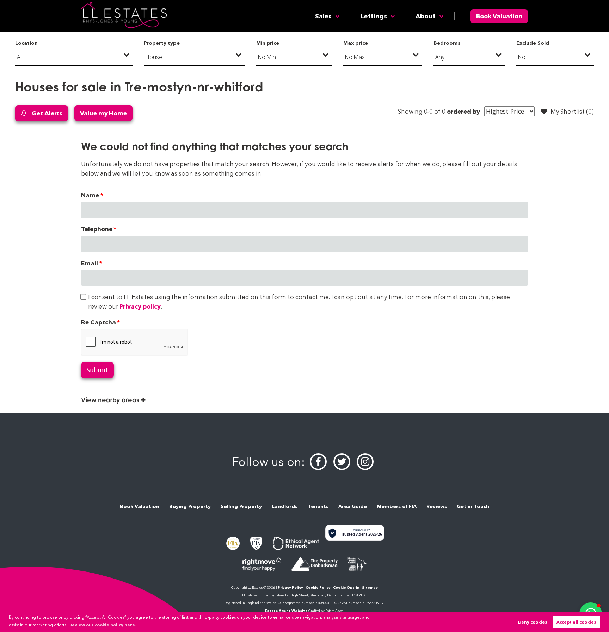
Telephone (96, 229)
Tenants (318, 506)
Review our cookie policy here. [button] (102, 624)
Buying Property (190, 506)
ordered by (463, 111)
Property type (161, 43)
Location (26, 43)
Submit (97, 370)
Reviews (436, 506)
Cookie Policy (318, 587)
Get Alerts (46, 113)
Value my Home (103, 113)
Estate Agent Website (286, 611)
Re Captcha (98, 322)
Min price (267, 43)
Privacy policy (139, 306)
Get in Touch (473, 506)
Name (90, 195)
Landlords (284, 506)
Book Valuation (499, 16)
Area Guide (352, 506)
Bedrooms (446, 43)
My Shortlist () (572, 111)
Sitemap (370, 587)
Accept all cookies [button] (576, 622)
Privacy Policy (290, 587)
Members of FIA (397, 506)
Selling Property (241, 506)
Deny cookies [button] (532, 622)
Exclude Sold (532, 43)
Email (89, 263)
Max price (355, 43)
